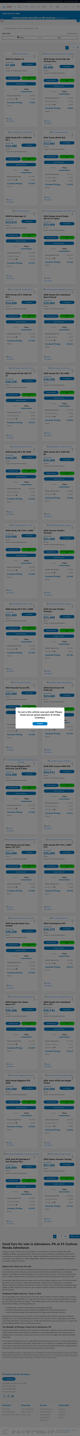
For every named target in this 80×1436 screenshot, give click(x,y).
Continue (40, 724)
